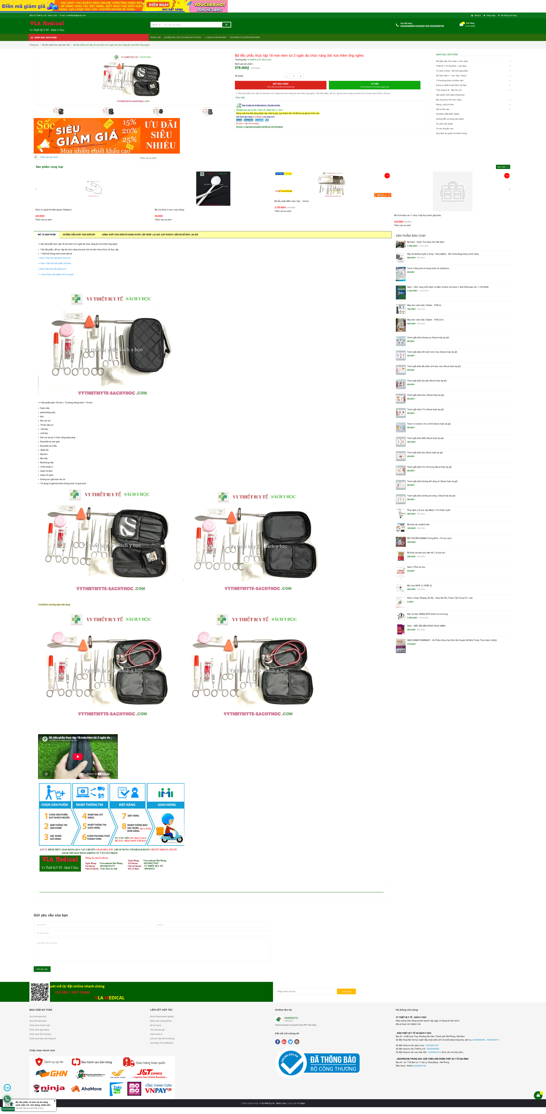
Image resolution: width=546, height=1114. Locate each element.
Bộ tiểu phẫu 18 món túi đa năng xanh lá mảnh (296, 215)
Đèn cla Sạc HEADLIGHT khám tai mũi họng (427, 614)
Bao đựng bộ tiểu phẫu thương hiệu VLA (412, 215)
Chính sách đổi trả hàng (40, 1034)
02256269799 (419, 1065)
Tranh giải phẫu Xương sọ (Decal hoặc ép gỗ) (428, 337)
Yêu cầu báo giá (157, 1030)
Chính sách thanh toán (39, 1025)
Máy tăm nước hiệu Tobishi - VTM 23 (424, 305)
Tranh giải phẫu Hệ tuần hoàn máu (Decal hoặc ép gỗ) (432, 352)
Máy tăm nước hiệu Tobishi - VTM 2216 (425, 319)
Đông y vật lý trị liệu (445, 104)
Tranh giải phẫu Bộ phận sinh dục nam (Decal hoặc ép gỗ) (434, 366)
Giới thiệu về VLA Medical (161, 1043)
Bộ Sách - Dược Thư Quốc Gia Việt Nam (425, 242)
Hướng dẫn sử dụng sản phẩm (450, 119)
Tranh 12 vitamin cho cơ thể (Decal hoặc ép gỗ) (429, 423)
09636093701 (493, 1039)
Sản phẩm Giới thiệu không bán (450, 95)
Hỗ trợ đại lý (155, 1025)
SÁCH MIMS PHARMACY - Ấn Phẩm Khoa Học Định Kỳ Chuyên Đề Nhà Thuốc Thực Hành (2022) (452, 640)
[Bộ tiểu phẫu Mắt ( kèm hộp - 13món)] (93, 184)
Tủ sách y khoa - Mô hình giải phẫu (452, 71)
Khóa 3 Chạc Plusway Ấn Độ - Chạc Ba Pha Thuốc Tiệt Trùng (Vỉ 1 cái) (440, 598)
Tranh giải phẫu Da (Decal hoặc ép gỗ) (425, 452)
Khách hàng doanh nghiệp (162, 1016)
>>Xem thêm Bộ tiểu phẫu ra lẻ (52, 269)
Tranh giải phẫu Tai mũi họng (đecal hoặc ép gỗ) (429, 467)
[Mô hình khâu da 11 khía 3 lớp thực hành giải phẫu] (213, 189)
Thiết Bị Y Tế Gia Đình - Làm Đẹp (451, 66)
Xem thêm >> (503, 166)
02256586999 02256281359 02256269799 (422, 26)
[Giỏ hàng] (461, 25)
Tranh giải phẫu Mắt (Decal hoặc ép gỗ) (425, 438)
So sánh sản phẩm (444, 124)
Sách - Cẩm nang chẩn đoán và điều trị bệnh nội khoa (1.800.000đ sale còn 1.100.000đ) (448, 287)
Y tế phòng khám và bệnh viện (450, 80)
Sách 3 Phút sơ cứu (416, 567)
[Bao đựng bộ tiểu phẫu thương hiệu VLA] (452, 191)
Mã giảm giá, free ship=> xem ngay (452, 61)
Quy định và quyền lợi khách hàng (451, 133)
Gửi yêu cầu (42, 969)
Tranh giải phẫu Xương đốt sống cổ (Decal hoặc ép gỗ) (432, 481)
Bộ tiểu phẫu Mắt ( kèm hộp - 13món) (52, 201)
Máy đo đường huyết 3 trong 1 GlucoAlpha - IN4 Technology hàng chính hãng (443, 254)
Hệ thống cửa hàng (509, 15)
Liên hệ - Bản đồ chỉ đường (162, 1038)
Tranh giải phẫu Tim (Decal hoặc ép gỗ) (425, 409)
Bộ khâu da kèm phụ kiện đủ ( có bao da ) (426, 552)
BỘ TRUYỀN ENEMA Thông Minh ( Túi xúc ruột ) (429, 538)
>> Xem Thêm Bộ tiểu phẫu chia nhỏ (54, 263)
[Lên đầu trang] (542, 1077)
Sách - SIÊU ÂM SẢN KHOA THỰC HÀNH (426, 625)
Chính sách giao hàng (39, 1030)
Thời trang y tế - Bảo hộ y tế (448, 90)
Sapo (302, 1103)
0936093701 (291, 1018)
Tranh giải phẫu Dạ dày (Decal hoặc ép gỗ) (427, 380)
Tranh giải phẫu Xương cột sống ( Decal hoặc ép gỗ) (431, 495)
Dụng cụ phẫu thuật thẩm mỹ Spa (451, 85)
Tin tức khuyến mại (444, 128)
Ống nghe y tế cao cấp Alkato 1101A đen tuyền (429, 510)
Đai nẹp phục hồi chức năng (448, 100)
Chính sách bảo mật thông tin (42, 1038)
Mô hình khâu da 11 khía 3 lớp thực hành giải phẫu (178, 209)
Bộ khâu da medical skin (418, 524)
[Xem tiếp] (240, 97)
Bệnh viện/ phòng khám (161, 1021)
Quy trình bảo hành (37, 1021)
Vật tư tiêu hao (442, 109)
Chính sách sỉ (156, 1034)
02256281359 (432, 1045)
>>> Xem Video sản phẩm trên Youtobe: (56, 274)
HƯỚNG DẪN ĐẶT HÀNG (447, 114)
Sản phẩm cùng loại (49, 167)
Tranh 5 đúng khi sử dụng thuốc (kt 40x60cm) (428, 268)
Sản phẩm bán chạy (411, 235)
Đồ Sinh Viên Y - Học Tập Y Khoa (451, 75)
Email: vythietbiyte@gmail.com (73, 15)
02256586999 (479, 1039)
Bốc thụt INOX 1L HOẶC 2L (419, 585)
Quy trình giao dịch (37, 1016)
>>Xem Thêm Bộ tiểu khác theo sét (54, 258)
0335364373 (434, 1052)
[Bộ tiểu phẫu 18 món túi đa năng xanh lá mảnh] (333, 191)
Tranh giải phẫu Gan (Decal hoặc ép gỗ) (425, 395)
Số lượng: (239, 75)
